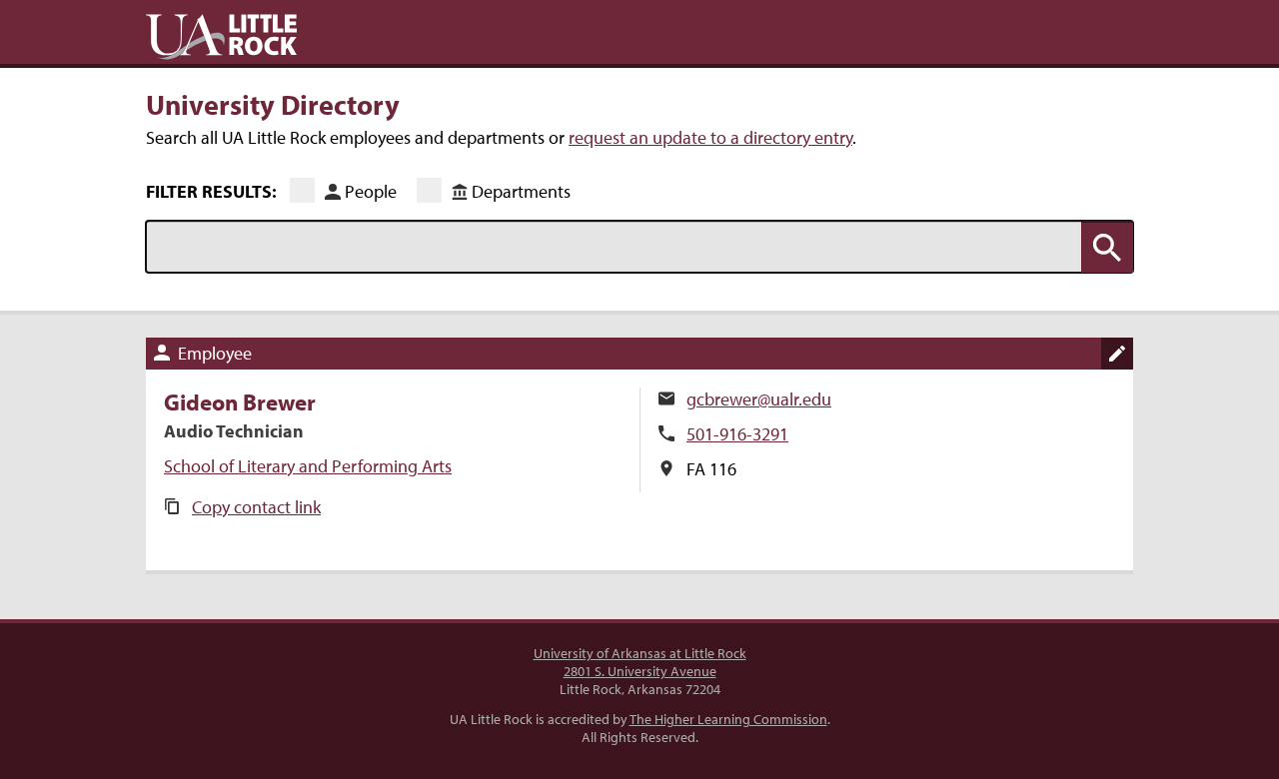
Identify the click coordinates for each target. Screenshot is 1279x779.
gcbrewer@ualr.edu (758, 399)
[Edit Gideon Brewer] (1117, 354)
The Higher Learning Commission (728, 719)
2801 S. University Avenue (640, 671)
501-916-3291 (737, 433)
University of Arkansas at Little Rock (640, 653)
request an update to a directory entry (710, 137)
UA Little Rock (221, 37)
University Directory (273, 104)
